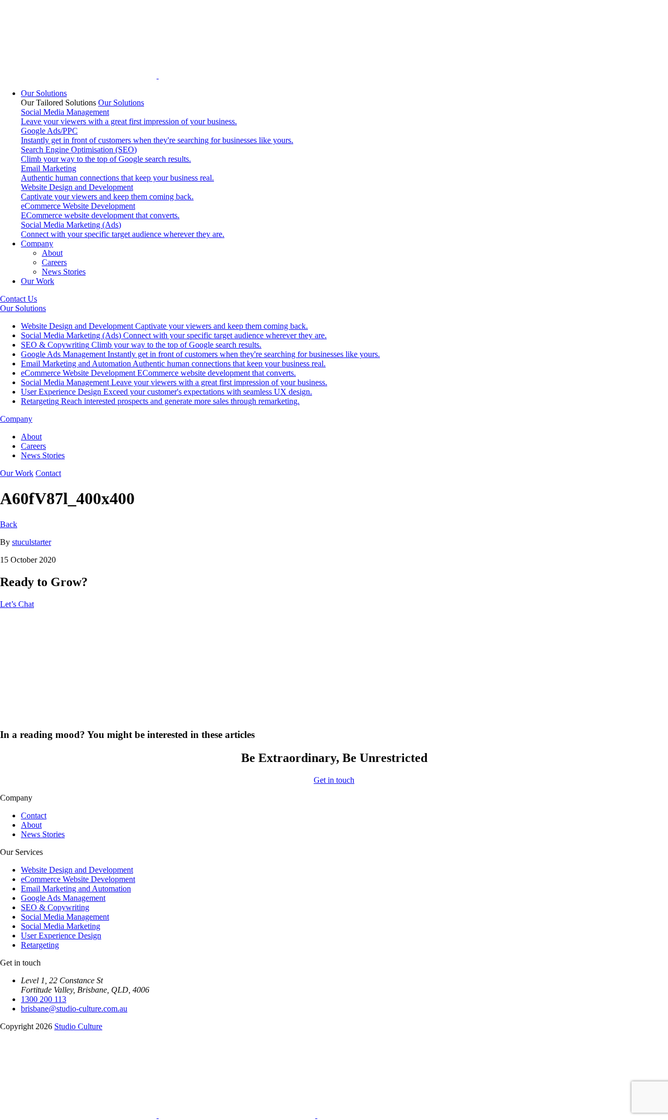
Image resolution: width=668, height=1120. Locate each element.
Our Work (37, 281)
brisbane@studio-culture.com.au (74, 1008)
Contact (48, 473)
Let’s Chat (17, 604)
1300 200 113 (43, 999)
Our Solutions (44, 93)
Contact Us (18, 298)
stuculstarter (31, 542)
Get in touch (334, 780)
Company (37, 243)
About (52, 252)
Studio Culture (78, 1026)
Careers (54, 262)
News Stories (64, 271)
